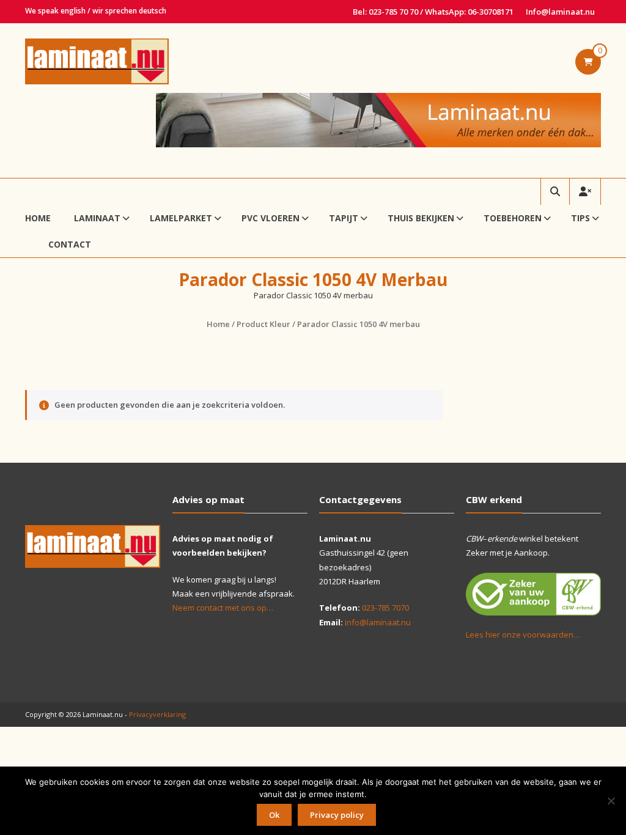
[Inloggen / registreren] (585, 191)
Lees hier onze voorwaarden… (523, 634)
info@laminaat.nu (378, 622)
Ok (274, 814)
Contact (69, 244)
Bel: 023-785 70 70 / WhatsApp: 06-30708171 (433, 11)
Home (38, 218)
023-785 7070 (385, 607)
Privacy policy (337, 814)
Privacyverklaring (157, 714)
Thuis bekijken (421, 218)
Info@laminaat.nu (560, 11)
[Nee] (611, 801)
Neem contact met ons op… (222, 607)
